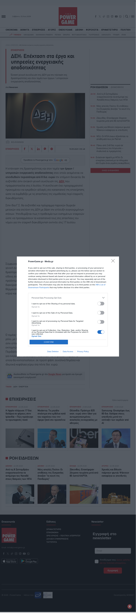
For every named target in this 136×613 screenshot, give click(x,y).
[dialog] (68, 306)
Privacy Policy (83, 351)
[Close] (113, 261)
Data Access (68, 351)
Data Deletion (53, 351)
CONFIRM (49, 342)
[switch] (100, 303)
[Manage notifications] (130, 606)
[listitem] (68, 297)
